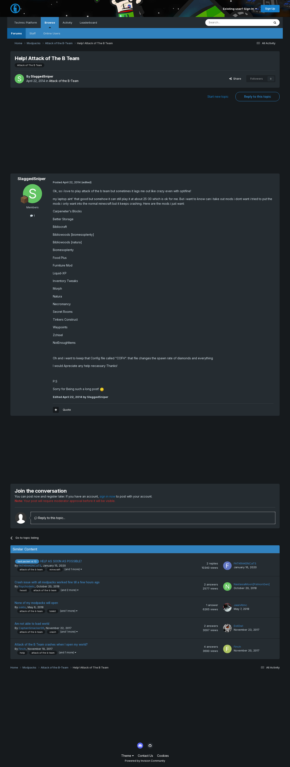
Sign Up (270, 8)
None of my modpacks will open (36, 603)
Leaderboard (88, 22)
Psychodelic (27, 586)
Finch (22, 648)
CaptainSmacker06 (31, 628)
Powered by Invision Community (145, 760)
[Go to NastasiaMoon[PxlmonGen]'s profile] (227, 586)
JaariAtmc (240, 605)
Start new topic (217, 96)
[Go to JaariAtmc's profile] (227, 607)
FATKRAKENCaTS (30, 565)
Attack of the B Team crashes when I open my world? (51, 644)
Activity (67, 22)
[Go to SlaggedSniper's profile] (19, 78)
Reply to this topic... (51, 518)
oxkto (22, 607)
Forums (16, 33)
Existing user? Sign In (239, 8)
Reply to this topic (257, 96)
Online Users (51, 33)
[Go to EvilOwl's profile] (227, 628)
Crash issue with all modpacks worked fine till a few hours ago (57, 582)
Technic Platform (25, 22)
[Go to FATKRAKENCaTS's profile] (227, 565)
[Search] (275, 22)
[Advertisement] (145, 139)
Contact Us (145, 755)
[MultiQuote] (56, 410)
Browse (50, 22)
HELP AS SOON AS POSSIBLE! (61, 561)
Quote (67, 409)
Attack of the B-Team (64, 81)
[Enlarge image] (102, 389)
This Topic (258, 22)
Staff (33, 33)
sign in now (107, 496)
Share (236, 78)
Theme (126, 755)
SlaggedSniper (42, 76)
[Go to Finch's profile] (227, 649)
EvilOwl (238, 625)
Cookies (163, 755)
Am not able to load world (32, 623)
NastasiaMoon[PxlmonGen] (252, 584)
